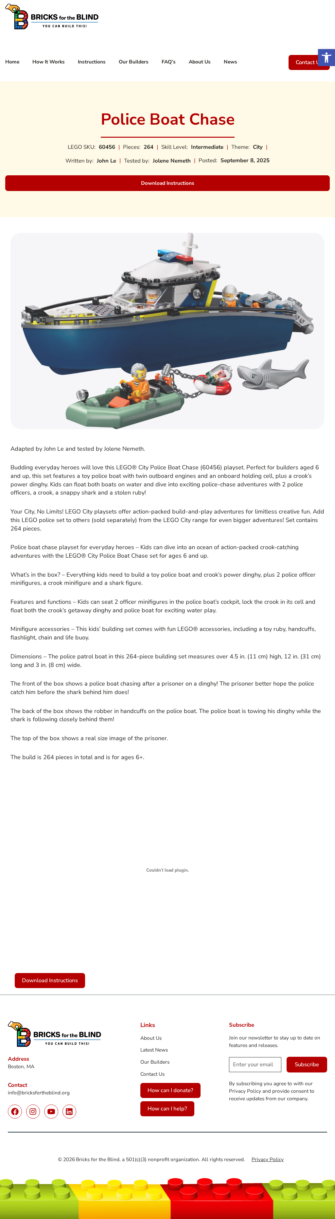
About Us (151, 1038)
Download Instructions (174, 185)
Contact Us (309, 62)
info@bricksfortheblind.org (39, 1092)
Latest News (154, 1049)
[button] (326, 57)
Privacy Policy (268, 1159)
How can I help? (167, 1108)
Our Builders (154, 1061)
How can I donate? (170, 1090)
